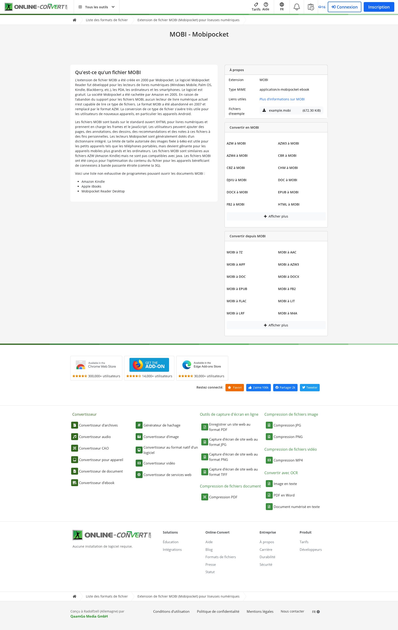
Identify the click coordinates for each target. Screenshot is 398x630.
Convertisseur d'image (161, 436)
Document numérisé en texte (297, 506)
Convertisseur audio (95, 436)
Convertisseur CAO (94, 448)
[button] (96, 7)
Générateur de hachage (161, 425)
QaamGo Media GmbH (89, 616)
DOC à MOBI (287, 180)
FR (314, 612)
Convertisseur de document (101, 471)
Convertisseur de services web (167, 474)
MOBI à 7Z (235, 252)
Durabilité (267, 557)
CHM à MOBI (288, 167)
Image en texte (285, 483)
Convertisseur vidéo (159, 463)
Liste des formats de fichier (107, 20)
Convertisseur (84, 414)
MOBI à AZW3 (288, 264)
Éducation (171, 542)
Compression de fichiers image (291, 414)
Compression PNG (288, 436)
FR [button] (282, 9)
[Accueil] (74, 20)
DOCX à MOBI (237, 192)
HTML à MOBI (288, 204)
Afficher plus (278, 216)
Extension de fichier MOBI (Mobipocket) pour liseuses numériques (189, 20)
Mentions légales (260, 611)
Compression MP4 (288, 460)
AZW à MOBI (236, 143)
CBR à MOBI (287, 155)
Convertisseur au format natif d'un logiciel (170, 450)
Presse (210, 564)
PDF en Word (284, 495)
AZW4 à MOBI (237, 155)
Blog (209, 549)
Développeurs (311, 549)
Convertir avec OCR (281, 472)
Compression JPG (287, 425)
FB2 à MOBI (235, 204)
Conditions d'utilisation (171, 611)
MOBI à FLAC (236, 301)
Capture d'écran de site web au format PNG (233, 457)
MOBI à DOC (236, 276)
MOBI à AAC (287, 252)
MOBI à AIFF (236, 264)
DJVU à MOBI (236, 180)
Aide (265, 9)
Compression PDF (223, 497)
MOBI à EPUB (237, 289)
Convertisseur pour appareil (101, 459)
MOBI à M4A (287, 313)
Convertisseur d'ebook (96, 482)
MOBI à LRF (235, 313)
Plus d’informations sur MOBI (282, 99)
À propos (267, 542)
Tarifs (256, 9)
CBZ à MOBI (236, 167)
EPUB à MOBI (288, 192)
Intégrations (172, 549)
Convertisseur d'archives (98, 425)
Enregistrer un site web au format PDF (229, 427)
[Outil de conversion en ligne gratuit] (39, 7)
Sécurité (266, 564)
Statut (210, 571)
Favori (237, 387)
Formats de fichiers (220, 557)
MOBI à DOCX (288, 276)
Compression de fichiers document (230, 486)
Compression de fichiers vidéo (290, 449)
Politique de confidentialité (218, 611)
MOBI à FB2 (287, 289)
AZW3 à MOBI (288, 143)
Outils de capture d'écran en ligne (229, 414)
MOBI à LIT (286, 301)
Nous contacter (292, 611)
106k (261, 387)
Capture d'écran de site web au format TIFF (233, 472)
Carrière (266, 549)
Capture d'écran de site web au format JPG (233, 442)
